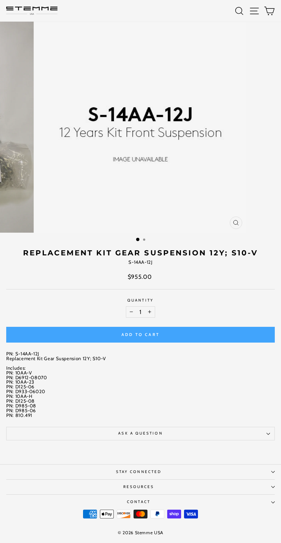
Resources (138, 486)
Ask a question (140, 433)
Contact (138, 501)
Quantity (140, 300)
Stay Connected (138, 471)
